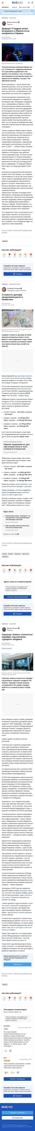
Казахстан (18, 554)
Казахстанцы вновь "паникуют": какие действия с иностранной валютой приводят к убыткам (18, 517)
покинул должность (18, 940)
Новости (14, 7)
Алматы (10, 554)
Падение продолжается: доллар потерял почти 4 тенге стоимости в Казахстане (17, 446)
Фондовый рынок (14, 284)
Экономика (12, 18)
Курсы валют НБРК (24, 7)
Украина (5, 241)
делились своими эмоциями (21, 912)
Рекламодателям (17, 1117)
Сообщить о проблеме (17, 1112)
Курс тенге (26, 554)
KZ (29, 2)
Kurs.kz (8, 404)
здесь (13, 91)
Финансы (5, 7)
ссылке (27, 505)
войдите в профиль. (11, 590)
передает (23, 78)
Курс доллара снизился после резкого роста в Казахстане (18, 526)
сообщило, (10, 946)
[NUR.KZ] (17, 2)
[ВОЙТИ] (32, 3)
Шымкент (5, 556)
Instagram (19, 274)
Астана (5, 554)
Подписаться (17, 964)
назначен (9, 938)
